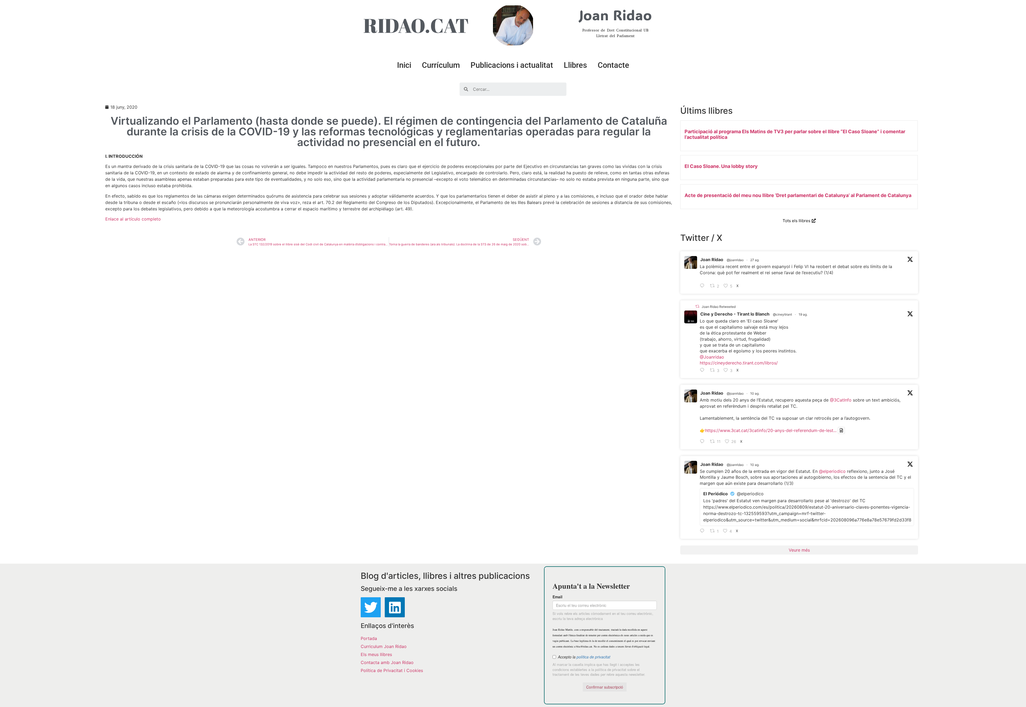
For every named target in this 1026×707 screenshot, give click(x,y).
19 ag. (803, 314)
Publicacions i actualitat (512, 65)
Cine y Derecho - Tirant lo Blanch (735, 314)
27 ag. (754, 260)
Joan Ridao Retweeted (719, 307)
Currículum (441, 65)
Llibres (575, 65)
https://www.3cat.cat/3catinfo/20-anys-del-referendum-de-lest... (771, 430)
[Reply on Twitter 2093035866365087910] (703, 286)
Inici (404, 65)
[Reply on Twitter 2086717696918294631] (703, 441)
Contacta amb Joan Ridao (387, 662)
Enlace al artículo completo (133, 219)
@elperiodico (832, 471)
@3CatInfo (841, 400)
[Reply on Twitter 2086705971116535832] (703, 531)
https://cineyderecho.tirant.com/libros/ (739, 363)
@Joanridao (712, 357)
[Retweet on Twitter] (697, 306)
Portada (369, 638)
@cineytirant (782, 314)
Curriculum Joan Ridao (384, 646)
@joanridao (735, 260)
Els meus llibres (376, 654)
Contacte (613, 65)
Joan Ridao (711, 259)
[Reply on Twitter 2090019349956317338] (703, 370)
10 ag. (754, 393)
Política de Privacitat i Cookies (392, 670)
